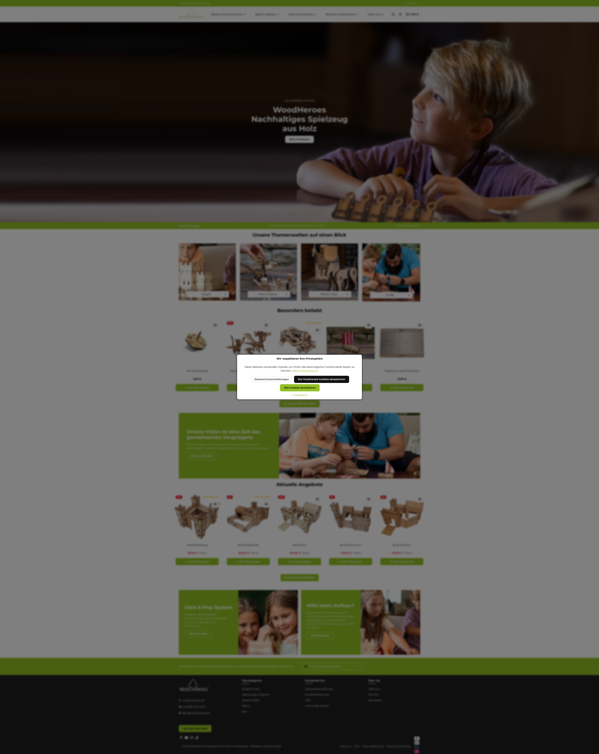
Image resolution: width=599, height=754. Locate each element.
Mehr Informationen (305, 370)
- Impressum (300, 394)
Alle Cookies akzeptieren (300, 387)
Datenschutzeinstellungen (271, 379)
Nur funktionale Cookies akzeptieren (321, 379)
